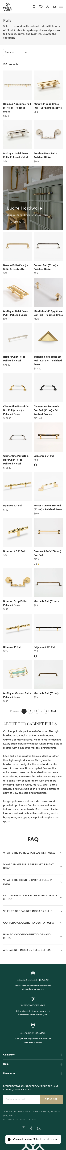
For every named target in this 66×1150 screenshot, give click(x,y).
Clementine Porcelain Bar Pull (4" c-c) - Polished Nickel (16, 460)
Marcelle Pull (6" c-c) (46, 693)
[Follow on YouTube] (39, 1128)
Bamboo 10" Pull (12, 506)
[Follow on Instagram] (23, 1129)
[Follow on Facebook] (31, 1129)
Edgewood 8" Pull (44, 456)
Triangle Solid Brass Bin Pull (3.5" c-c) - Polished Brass (48, 361)
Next (53, 711)
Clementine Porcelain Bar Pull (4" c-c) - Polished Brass (16, 410)
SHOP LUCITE (18, 222)
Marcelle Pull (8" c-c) (46, 601)
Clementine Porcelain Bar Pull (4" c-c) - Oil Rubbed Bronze (46, 410)
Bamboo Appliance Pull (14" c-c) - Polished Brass (17, 108)
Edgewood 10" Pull (44, 647)
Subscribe (51, 1099)
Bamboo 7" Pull (12, 647)
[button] (33, 1139)
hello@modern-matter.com (19, 1120)
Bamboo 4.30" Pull (14, 551)
